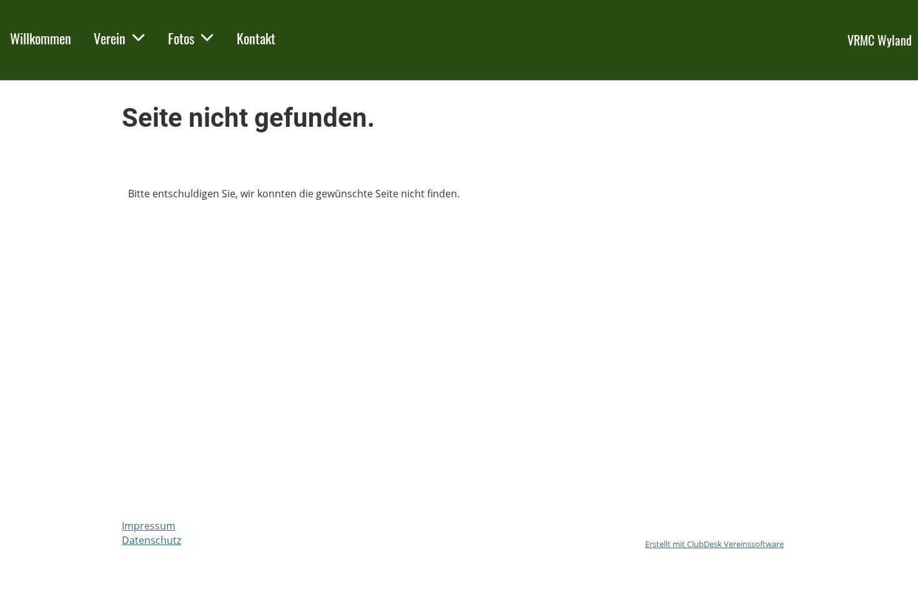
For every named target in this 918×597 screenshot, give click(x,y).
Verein (110, 38)
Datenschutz (151, 540)
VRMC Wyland (879, 40)
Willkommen (40, 38)
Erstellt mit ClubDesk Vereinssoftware (714, 544)
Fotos (181, 38)
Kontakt (256, 38)
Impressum (148, 526)
